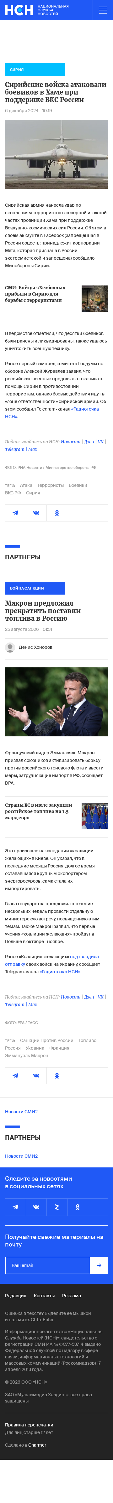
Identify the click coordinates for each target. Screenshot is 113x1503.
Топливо (87, 1040)
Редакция (15, 1296)
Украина (35, 1048)
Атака (26, 485)
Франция (59, 1048)
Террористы (50, 485)
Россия (13, 1048)
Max (32, 449)
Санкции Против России (46, 1040)
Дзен (89, 442)
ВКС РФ (13, 493)
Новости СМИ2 (21, 1111)
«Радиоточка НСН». (60, 972)
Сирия (33, 493)
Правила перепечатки (29, 1425)
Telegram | (16, 449)
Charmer (37, 1445)
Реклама (71, 1296)
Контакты (44, 1296)
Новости (70, 442)
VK (101, 442)
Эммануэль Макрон (26, 1055)
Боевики (78, 485)
